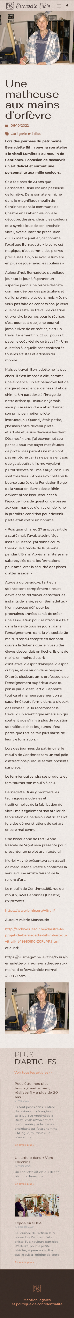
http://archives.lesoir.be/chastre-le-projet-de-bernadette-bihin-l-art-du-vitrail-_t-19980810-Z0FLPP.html (36, 935)
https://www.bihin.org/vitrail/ (30, 910)
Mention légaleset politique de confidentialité (37, 1302)
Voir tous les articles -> (33, 1072)
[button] (59, 5)
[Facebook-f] (67, 5)
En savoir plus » (24, 1144)
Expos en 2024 (28, 1223)
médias (34, 134)
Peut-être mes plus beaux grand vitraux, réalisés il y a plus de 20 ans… (36, 1090)
